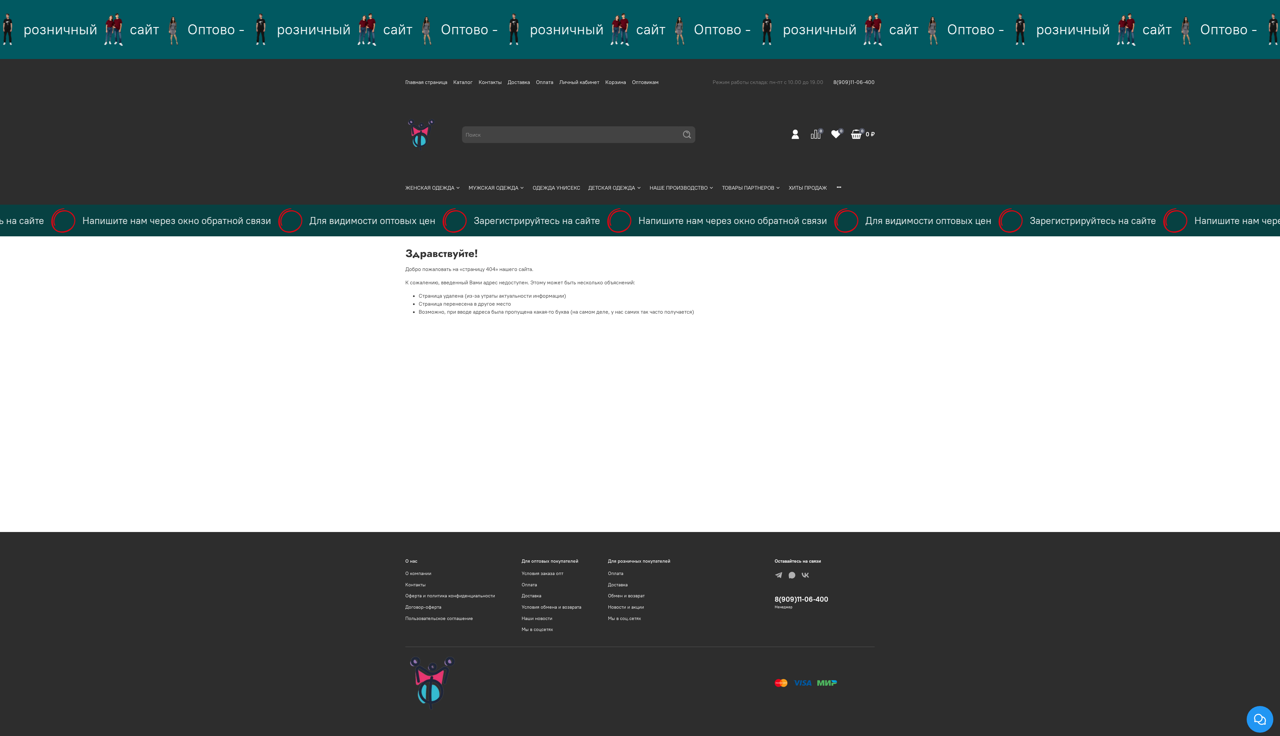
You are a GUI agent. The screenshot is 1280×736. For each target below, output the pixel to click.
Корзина (615, 82)
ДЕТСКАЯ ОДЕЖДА (611, 187)
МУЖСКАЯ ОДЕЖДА (493, 187)
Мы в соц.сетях (624, 618)
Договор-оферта (423, 607)
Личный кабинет (579, 82)
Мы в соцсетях (537, 629)
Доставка (519, 82)
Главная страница (426, 82)
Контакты (490, 82)
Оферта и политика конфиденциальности (450, 596)
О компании (418, 573)
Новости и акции (626, 607)
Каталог (463, 82)
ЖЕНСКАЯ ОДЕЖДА (429, 187)
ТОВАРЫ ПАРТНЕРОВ (748, 187)
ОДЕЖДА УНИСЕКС (556, 187)
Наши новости (537, 618)
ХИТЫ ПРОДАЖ (808, 187)
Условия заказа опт (542, 573)
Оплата (544, 82)
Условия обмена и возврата (551, 607)
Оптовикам (645, 82)
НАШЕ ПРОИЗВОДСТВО (679, 187)
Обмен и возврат (626, 596)
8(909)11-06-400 (854, 82)
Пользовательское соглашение (439, 618)
